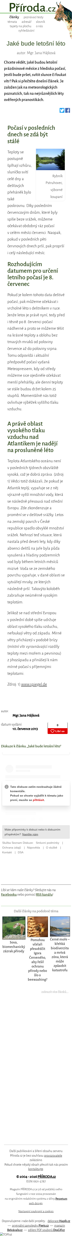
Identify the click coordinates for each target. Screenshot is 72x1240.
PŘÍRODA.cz (47, 1177)
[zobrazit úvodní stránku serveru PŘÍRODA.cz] (36, 8)
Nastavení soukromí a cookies (36, 1211)
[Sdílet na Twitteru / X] (62, 111)
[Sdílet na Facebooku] (67, 111)
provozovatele (53, 1155)
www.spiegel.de (34, 684)
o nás (39, 26)
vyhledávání (26, 30)
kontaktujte (35, 1169)
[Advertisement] (33, 1072)
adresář (26, 21)
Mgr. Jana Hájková (26, 715)
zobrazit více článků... (55, 991)
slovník (40, 21)
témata (12, 21)
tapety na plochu (20, 26)
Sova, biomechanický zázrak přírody (13, 946)
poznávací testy (33, 17)
